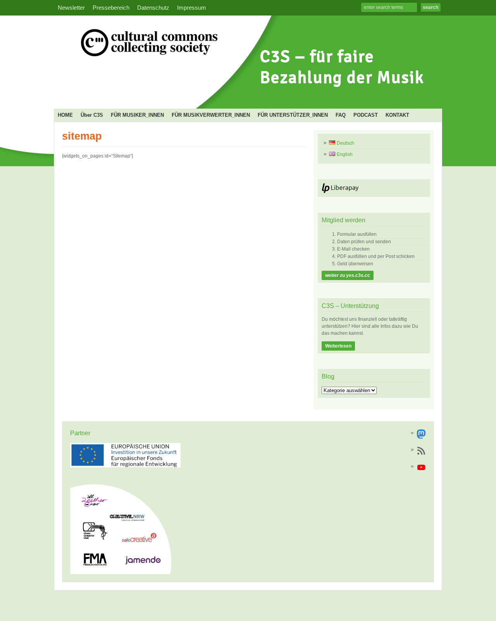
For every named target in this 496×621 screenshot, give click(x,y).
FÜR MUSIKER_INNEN (137, 115)
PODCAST (365, 115)
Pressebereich (111, 8)
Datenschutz (153, 8)
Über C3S (92, 115)
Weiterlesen (338, 346)
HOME (65, 115)
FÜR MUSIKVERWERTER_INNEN (211, 115)
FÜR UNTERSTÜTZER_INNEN (293, 115)
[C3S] (245, 95)
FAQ (341, 115)
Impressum (191, 8)
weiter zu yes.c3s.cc (347, 275)
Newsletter (71, 8)
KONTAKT (397, 115)
